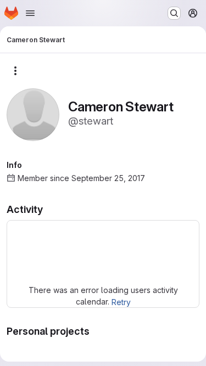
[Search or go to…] (174, 13)
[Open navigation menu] (30, 13)
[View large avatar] (33, 114)
